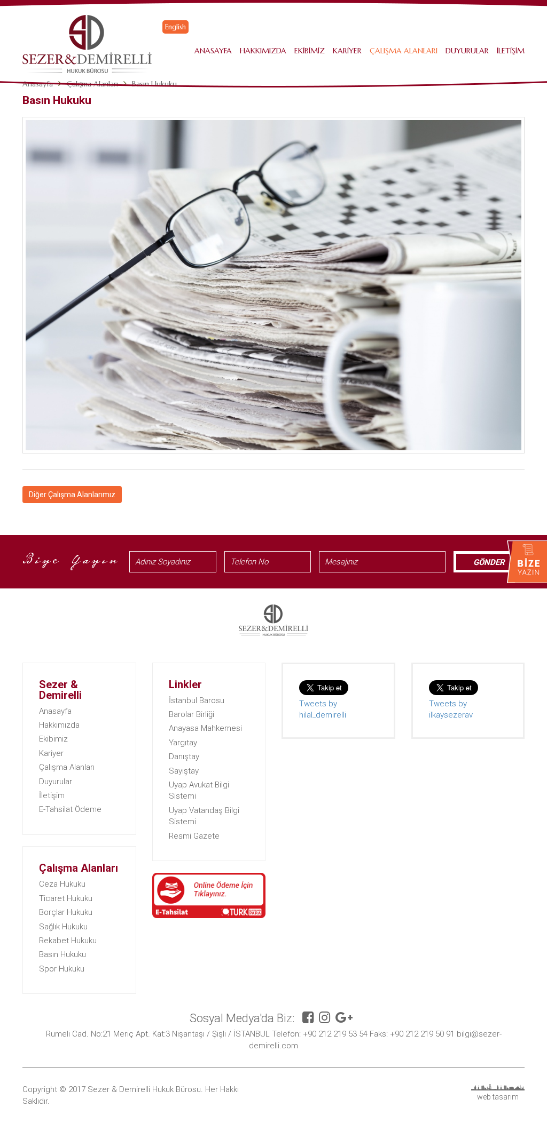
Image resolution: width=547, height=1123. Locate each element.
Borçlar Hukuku (65, 912)
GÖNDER (489, 562)
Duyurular (467, 50)
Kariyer (347, 50)
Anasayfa (213, 50)
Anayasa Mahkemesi (205, 728)
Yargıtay (183, 742)
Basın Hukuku (62, 954)
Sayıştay (184, 771)
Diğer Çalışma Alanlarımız (72, 494)
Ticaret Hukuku (65, 898)
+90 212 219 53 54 (335, 1034)
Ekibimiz (309, 50)
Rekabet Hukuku (68, 940)
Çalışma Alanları (403, 50)
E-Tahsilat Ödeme (70, 809)
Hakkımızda (263, 50)
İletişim (511, 50)
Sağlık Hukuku (63, 926)
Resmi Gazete (194, 836)
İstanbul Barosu (196, 700)
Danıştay (184, 756)
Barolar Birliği (191, 714)
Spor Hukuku (61, 969)
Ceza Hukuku (62, 884)
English (175, 26)
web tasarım (498, 1097)
